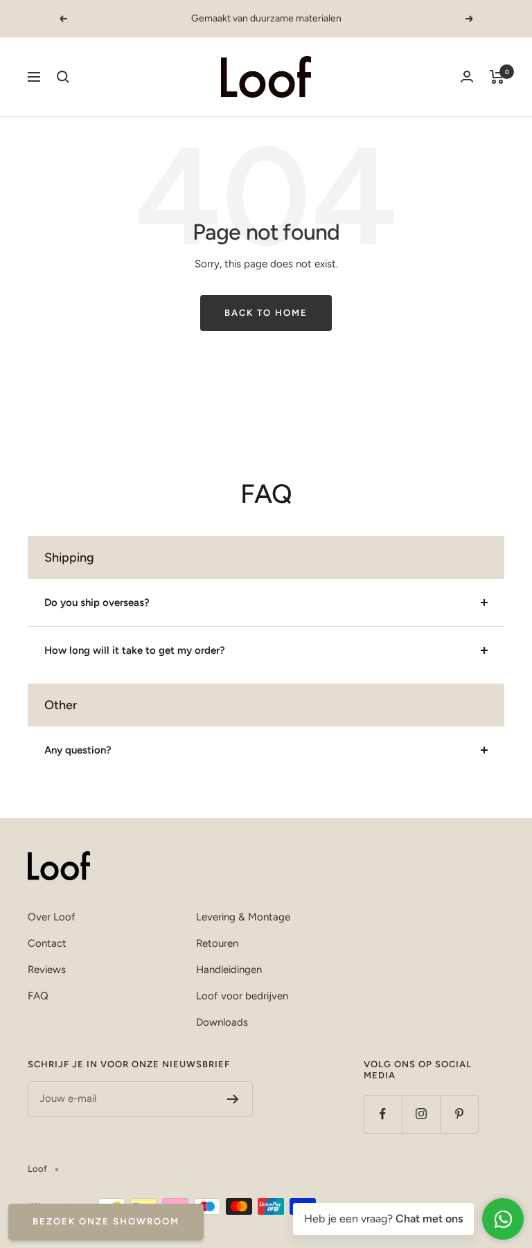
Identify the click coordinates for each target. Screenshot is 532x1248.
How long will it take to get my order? (134, 650)
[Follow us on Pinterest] (459, 1114)
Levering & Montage (243, 917)
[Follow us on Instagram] (421, 1114)
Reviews (47, 969)
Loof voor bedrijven (242, 996)
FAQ (38, 996)
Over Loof (52, 917)
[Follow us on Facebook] (383, 1114)
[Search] (63, 77)
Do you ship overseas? (97, 602)
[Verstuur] (233, 1099)
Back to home (266, 312)
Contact (47, 943)
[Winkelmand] (497, 77)
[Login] (467, 76)
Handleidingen (229, 969)
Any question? (78, 750)
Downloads (222, 1022)
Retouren (217, 943)
